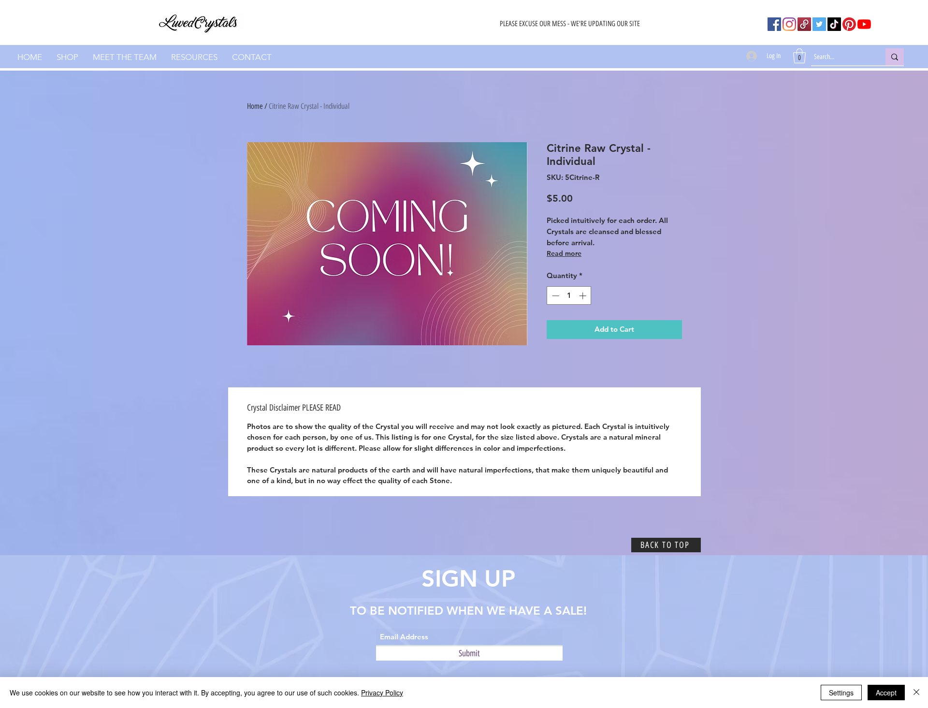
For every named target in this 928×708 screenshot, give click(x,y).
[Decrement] (554, 296)
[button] (799, 55)
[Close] (916, 692)
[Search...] (894, 56)
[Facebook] (774, 24)
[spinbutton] (569, 296)
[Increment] (583, 296)
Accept (886, 692)
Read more (564, 253)
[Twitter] (819, 24)
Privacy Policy (382, 692)
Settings (841, 692)
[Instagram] (789, 24)
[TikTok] (834, 24)
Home (255, 106)
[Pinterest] (849, 24)
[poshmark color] (804, 24)
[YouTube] (864, 24)
